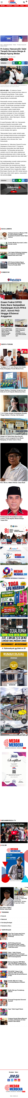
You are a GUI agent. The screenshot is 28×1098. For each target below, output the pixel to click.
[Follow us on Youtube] (19, 1080)
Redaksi (11, 1072)
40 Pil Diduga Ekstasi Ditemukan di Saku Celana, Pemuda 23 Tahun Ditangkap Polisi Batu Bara (17, 945)
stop (11, 59)
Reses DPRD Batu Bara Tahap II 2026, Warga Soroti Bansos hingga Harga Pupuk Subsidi (7, 332)
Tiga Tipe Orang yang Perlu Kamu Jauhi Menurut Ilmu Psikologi (16, 935)
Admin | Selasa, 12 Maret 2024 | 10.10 (7, 56)
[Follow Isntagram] (15, 1080)
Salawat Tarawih (3, 45)
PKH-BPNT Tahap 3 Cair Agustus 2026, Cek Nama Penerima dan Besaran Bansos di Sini (17, 973)
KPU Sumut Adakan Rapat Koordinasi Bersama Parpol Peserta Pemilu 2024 (16, 264)
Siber (16, 1072)
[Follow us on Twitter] (12, 1080)
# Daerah (3, 916)
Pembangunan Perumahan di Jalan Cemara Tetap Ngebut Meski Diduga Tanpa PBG (12, 518)
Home (1, 44)
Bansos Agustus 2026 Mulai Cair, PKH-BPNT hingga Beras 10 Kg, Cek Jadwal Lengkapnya (17, 963)
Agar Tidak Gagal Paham (15, 1009)
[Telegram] (13, 62)
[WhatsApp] (16, 62)
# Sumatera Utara (5, 926)
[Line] (19, 62)
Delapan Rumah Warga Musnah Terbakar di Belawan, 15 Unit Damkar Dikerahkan (17, 1020)
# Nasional (3, 919)
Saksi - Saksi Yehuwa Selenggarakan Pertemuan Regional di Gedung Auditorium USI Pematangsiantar (17, 954)
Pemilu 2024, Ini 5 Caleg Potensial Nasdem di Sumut (16, 981)
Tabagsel (9, 5)
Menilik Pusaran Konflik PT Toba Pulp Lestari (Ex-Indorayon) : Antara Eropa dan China (20, 900)
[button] (26, 1)
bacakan (4, 59)
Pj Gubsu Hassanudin (21, 44)
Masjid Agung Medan (8, 44)
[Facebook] (26, 62)
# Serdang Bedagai (6, 922)
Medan (3, 5)
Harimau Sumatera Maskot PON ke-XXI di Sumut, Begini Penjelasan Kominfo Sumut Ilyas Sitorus (18, 235)
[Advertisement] (14, 21)
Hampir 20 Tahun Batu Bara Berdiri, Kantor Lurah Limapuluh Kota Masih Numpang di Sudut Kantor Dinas (11, 438)
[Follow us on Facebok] (8, 1080)
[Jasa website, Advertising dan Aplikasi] (14, 195)
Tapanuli (16, 5)
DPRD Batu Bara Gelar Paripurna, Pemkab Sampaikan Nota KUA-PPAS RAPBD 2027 (21, 332)
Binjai (22, 5)
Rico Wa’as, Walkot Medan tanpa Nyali (12, 482)
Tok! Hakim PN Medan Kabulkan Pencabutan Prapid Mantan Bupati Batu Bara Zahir (17, 254)
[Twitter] (22, 62)
